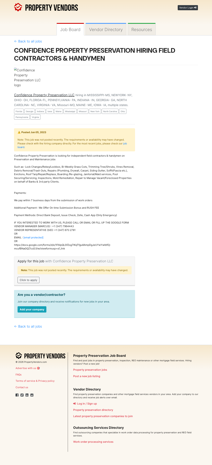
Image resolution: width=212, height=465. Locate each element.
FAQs (19, 374)
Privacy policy (46, 380)
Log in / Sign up (86, 403)
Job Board (70, 29)
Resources (141, 29)
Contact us (22, 387)
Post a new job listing (86, 376)
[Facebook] (17, 395)
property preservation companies (103, 416)
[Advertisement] (169, 117)
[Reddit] (31, 395)
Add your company (32, 309)
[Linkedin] (27, 395)
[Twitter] (22, 395)
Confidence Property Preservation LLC (44, 95)
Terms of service (25, 380)
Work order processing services (93, 441)
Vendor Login (186, 7)
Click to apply (28, 280)
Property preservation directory (93, 409)
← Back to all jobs (28, 41)
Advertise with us (26, 368)
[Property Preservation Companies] (46, 6)
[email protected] (33, 237)
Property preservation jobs (90, 369)
